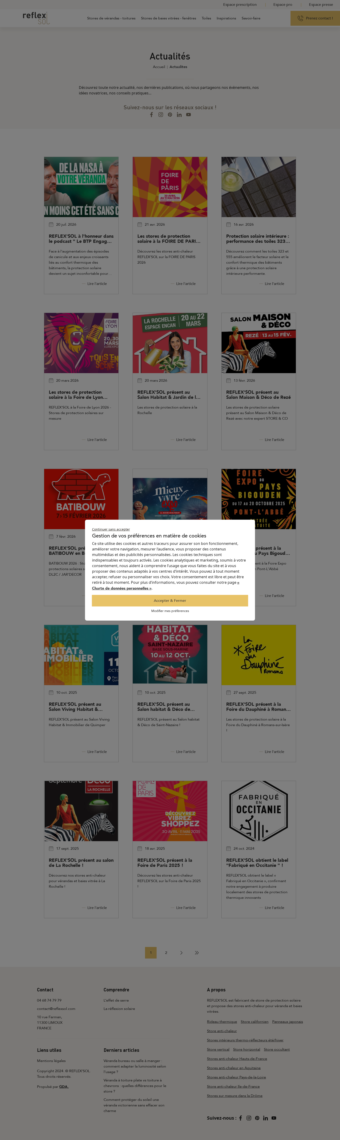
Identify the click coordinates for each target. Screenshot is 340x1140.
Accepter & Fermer (170, 600)
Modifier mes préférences (170, 611)
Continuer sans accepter (111, 529)
